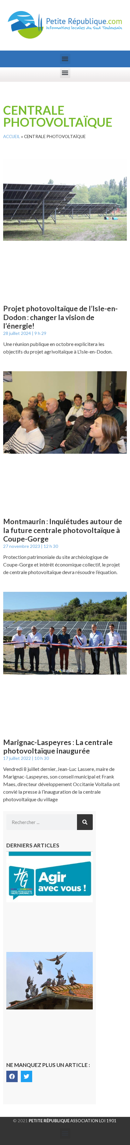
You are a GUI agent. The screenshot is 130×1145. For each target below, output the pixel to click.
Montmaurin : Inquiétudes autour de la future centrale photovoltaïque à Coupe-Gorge (62, 530)
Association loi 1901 (72, 1120)
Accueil (11, 136)
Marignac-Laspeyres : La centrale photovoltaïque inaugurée (58, 746)
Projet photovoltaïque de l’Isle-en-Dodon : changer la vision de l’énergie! (60, 317)
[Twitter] (26, 1076)
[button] (65, 59)
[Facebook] (12, 1076)
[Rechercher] (85, 822)
